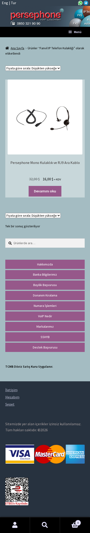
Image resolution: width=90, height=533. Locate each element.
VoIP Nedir (45, 316)
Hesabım (15, 525)
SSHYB (45, 337)
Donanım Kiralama (45, 295)
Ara (45, 525)
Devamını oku (45, 191)
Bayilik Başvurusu (45, 285)
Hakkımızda (45, 264)
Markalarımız (45, 326)
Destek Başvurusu (45, 347)
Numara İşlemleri (45, 306)
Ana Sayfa (17, 48)
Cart (69, 521)
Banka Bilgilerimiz (45, 274)
